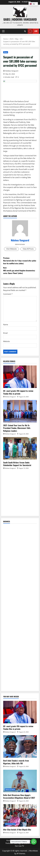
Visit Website (11, 249)
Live (35, 31)
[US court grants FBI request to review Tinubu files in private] (20, 376)
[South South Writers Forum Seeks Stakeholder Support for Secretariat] (20, 448)
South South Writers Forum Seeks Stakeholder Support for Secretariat (17, 464)
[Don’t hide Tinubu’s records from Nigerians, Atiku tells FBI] (20, 746)
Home (8, 840)
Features (9, 843)
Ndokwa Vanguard (11, 71)
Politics (7, 755)
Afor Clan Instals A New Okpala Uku (17, 829)
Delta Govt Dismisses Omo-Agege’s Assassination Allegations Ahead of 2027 (19, 796)
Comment (8, 294)
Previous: (19, 261)
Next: (19, 270)
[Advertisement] (20, 494)
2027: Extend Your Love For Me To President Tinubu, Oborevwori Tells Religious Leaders (16, 428)
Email (5, 333)
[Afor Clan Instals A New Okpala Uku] (20, 815)
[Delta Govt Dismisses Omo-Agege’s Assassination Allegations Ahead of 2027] (20, 781)
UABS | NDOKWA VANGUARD (20, 19)
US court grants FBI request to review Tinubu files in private (18, 392)
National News (10, 789)
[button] (3, 31)
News (5, 52)
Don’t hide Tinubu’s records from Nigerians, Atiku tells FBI (16, 762)
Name (5, 324)
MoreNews (33, 851)
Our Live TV (19, 846)
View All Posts (28, 249)
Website (6, 341)
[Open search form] (25, 31)
